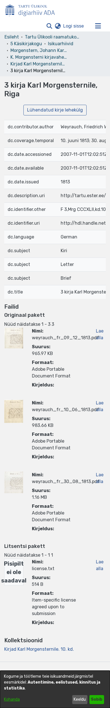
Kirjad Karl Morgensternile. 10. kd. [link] (38, 64)
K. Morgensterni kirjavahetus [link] (38, 57)
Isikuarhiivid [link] (60, 43)
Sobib (96, 699)
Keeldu (80, 699)
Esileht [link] (12, 37)
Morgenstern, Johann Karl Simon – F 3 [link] (38, 50)
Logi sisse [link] (73, 26)
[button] (49, 26)
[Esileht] (32, 9)
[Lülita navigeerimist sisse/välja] (98, 26)
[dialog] (55, 689)
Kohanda (12, 699)
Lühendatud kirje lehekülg (55, 110)
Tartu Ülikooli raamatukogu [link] (53, 37)
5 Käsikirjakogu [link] (26, 43)
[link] (39, 649)
